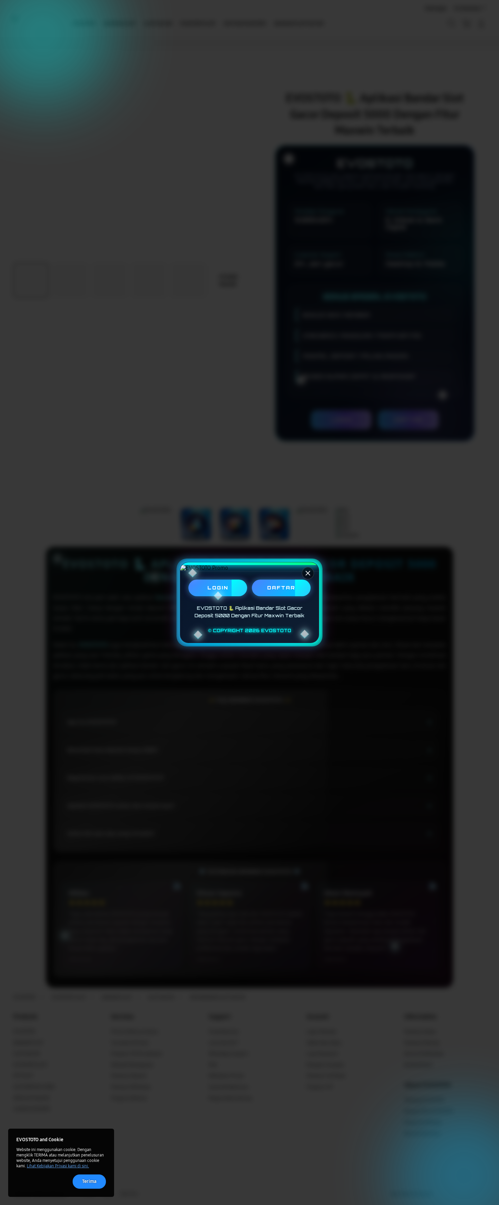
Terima (89, 1181)
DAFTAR (281, 587)
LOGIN (217, 587)
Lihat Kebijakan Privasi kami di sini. (58, 1166)
